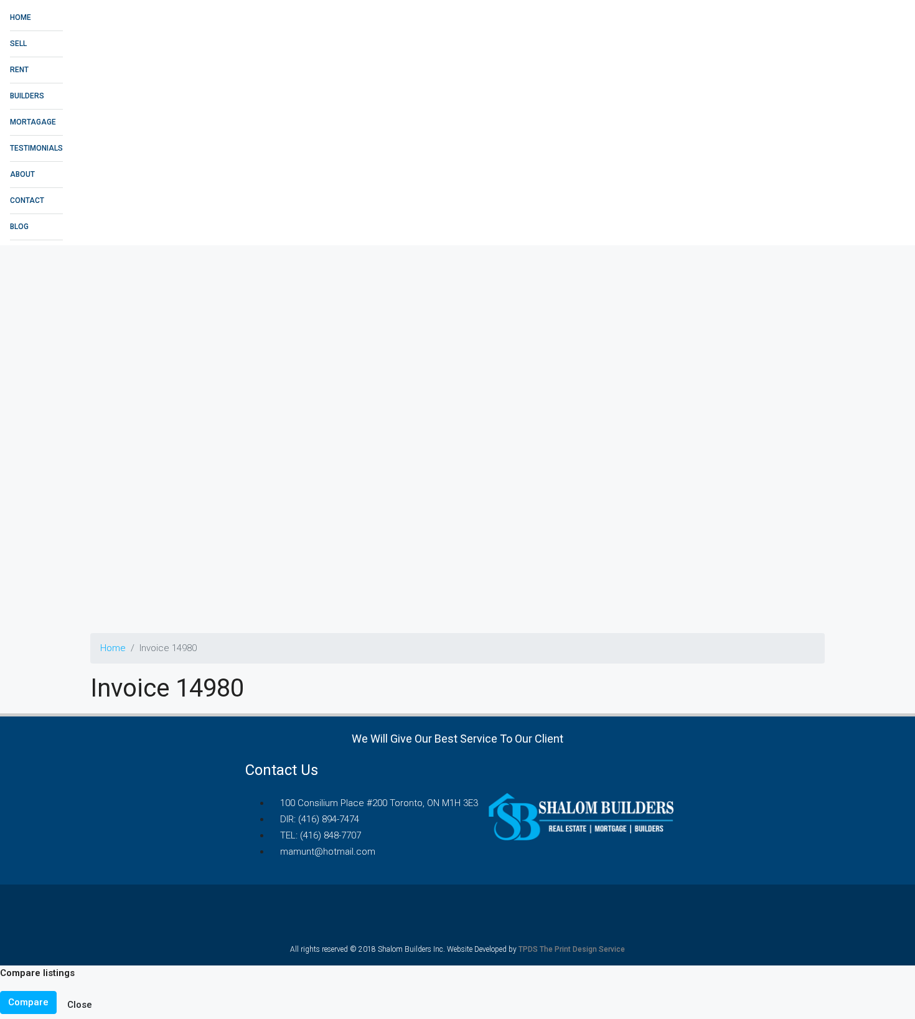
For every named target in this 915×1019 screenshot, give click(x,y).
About (22, 174)
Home (20, 17)
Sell (18, 43)
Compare (28, 1002)
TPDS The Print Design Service (571, 949)
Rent (19, 69)
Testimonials (36, 148)
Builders (27, 96)
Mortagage (33, 122)
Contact (27, 200)
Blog (19, 226)
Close (79, 1004)
